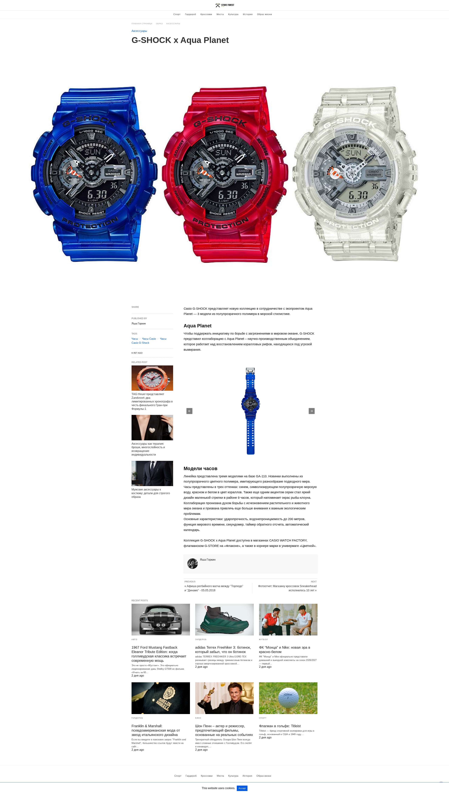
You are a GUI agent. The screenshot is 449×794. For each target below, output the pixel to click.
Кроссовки (206, 14)
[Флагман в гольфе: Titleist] (288, 698)
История (248, 14)
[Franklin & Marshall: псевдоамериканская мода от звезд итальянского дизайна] (161, 698)
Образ (159, 24)
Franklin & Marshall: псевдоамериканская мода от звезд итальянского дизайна (156, 730)
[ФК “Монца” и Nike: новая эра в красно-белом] (288, 619)
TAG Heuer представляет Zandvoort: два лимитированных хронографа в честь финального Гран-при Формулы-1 (152, 401)
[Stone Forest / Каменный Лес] (224, 5)
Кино (198, 718)
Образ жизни (264, 14)
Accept (242, 788)
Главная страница (142, 24)
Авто (134, 639)
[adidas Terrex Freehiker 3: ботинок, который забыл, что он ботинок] (224, 619)
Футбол (263, 639)
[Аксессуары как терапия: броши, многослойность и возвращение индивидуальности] (152, 427)
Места (220, 14)
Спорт (177, 14)
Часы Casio (149, 338)
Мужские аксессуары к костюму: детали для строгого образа (151, 493)
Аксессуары (173, 24)
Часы (135, 338)
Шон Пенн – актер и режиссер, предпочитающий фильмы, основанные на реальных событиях (224, 730)
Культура (233, 14)
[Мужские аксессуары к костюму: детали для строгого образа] (152, 473)
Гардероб (190, 14)
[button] (250, 411)
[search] (315, 5)
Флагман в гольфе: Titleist (280, 726)
